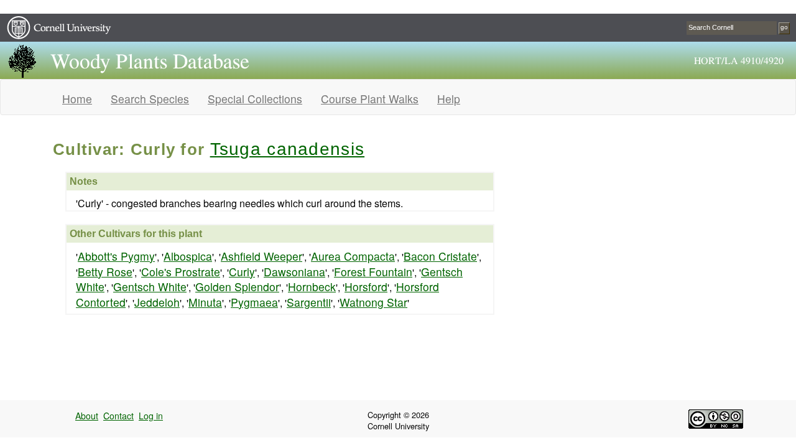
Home (77, 98)
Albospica (188, 256)
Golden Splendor (237, 286)
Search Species (150, 98)
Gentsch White (150, 286)
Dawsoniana (294, 271)
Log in (151, 415)
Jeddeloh (157, 302)
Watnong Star (373, 302)
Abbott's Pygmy (116, 256)
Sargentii (309, 302)
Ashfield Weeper (261, 256)
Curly (242, 271)
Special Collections (255, 98)
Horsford (366, 286)
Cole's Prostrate (180, 271)
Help (448, 98)
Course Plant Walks (370, 98)
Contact (118, 415)
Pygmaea (254, 302)
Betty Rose (105, 271)
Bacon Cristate (440, 256)
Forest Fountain (373, 271)
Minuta (205, 302)
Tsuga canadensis (287, 149)
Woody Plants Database (149, 62)
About (86, 415)
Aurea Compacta (353, 256)
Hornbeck (312, 286)
